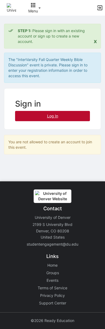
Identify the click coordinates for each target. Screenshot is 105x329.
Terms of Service (52, 288)
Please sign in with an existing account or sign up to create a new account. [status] (51, 36)
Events (52, 280)
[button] (11, 7)
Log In (52, 116)
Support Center (52, 303)
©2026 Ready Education (52, 320)
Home (52, 265)
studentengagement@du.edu (52, 244)
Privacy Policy (52, 295)
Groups (52, 272)
